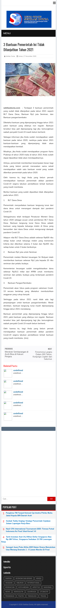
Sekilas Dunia (28, 605)
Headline (9, 583)
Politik (21, 596)
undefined (18, 370)
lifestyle (36, 587)
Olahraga (31, 591)
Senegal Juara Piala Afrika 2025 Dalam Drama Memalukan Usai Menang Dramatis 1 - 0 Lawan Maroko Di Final (30, 548)
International (33, 583)
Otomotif (44, 591)
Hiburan (20, 583)
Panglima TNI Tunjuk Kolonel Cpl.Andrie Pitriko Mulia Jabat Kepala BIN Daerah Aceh (29, 514)
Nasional (48, 587)
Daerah (8, 578)
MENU (7, 33)
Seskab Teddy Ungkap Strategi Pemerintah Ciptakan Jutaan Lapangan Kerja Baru (28, 522)
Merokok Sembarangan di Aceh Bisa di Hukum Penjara (16, 354)
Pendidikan (9, 596)
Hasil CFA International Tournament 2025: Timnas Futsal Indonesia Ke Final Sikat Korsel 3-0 (30, 530)
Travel (43, 596)
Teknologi (32, 596)
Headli (38, 578)
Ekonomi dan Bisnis (24, 578)
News (7, 591)
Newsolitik (18, 591)
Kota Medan (23, 587)
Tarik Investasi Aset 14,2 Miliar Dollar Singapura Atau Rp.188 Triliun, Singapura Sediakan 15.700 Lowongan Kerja (26, 539)
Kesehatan (10, 587)
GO (51, 499)
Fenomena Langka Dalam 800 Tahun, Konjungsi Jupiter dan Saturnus (42, 355)
